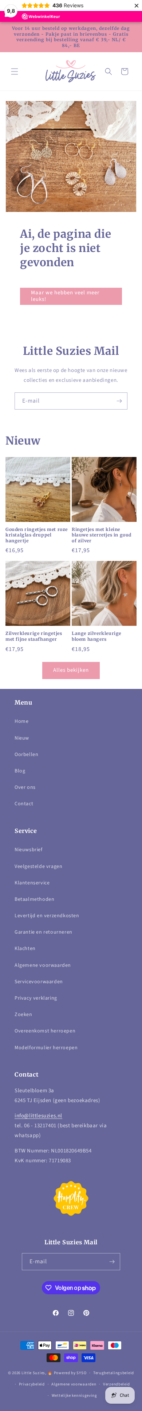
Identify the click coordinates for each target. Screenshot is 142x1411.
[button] (15, 71)
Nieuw (22, 738)
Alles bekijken (71, 670)
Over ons (25, 787)
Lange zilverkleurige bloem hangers (96, 636)
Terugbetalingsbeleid (113, 1373)
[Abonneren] (119, 401)
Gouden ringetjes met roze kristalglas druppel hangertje (36, 535)
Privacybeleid (32, 1384)
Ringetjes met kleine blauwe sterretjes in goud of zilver (101, 535)
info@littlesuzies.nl (38, 1116)
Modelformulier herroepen (46, 1047)
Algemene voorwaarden (43, 965)
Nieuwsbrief (29, 849)
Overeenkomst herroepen (45, 1031)
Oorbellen (26, 754)
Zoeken (23, 1014)
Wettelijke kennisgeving (74, 1395)
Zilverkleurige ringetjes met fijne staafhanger (33, 636)
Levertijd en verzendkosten (47, 915)
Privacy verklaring (36, 998)
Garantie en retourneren (43, 932)
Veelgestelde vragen (38, 866)
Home (21, 721)
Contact (24, 803)
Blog (20, 771)
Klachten (25, 948)
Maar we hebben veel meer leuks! (65, 296)
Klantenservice (32, 883)
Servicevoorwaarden (39, 981)
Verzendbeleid (116, 1384)
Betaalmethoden (34, 899)
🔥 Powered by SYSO (66, 1373)
